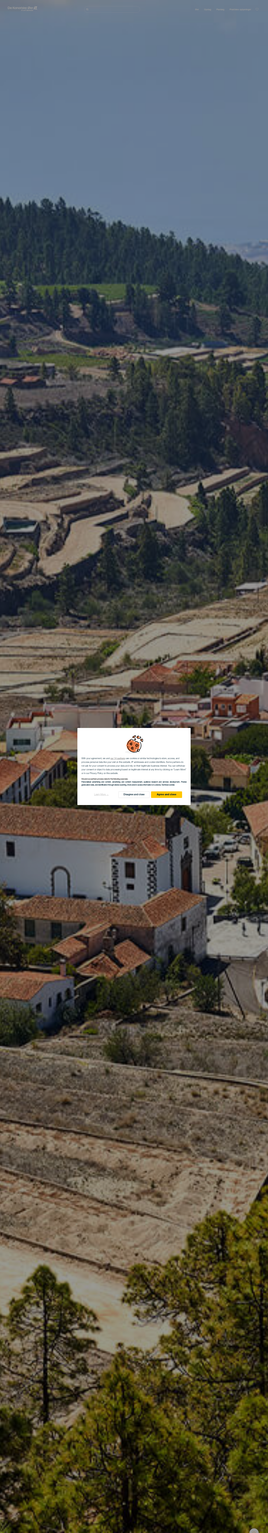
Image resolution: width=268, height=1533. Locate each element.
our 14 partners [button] (117, 758)
